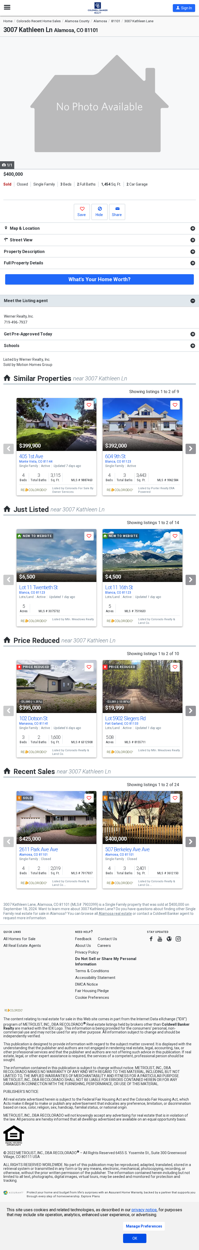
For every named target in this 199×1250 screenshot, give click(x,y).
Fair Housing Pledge (92, 990)
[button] (184, 8)
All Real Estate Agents (22, 945)
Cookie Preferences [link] (92, 997)
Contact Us (107, 939)
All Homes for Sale (19, 939)
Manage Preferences (144, 1226)
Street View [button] (20, 239)
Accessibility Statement (95, 977)
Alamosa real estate (115, 913)
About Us (83, 945)
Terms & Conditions (92, 971)
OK (134, 1238)
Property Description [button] (24, 251)
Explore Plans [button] (90, 1196)
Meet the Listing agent (25, 300)
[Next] (191, 449)
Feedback (83, 939)
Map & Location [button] (24, 228)
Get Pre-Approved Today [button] (28, 334)
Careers (104, 945)
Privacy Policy (86, 952)
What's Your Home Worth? (99, 279)
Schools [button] (11, 345)
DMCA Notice (86, 984)
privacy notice (144, 1209)
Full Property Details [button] (23, 262)
